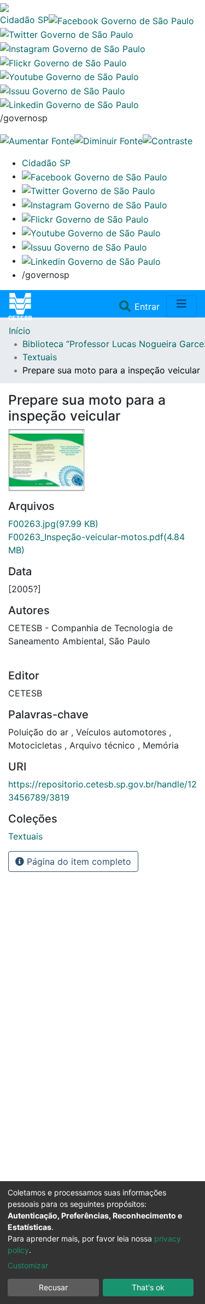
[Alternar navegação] (181, 307)
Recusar (53, 1287)
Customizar (28, 1265)
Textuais (39, 356)
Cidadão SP (24, 19)
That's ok (148, 1287)
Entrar (148, 306)
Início (20, 330)
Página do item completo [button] (77, 861)
